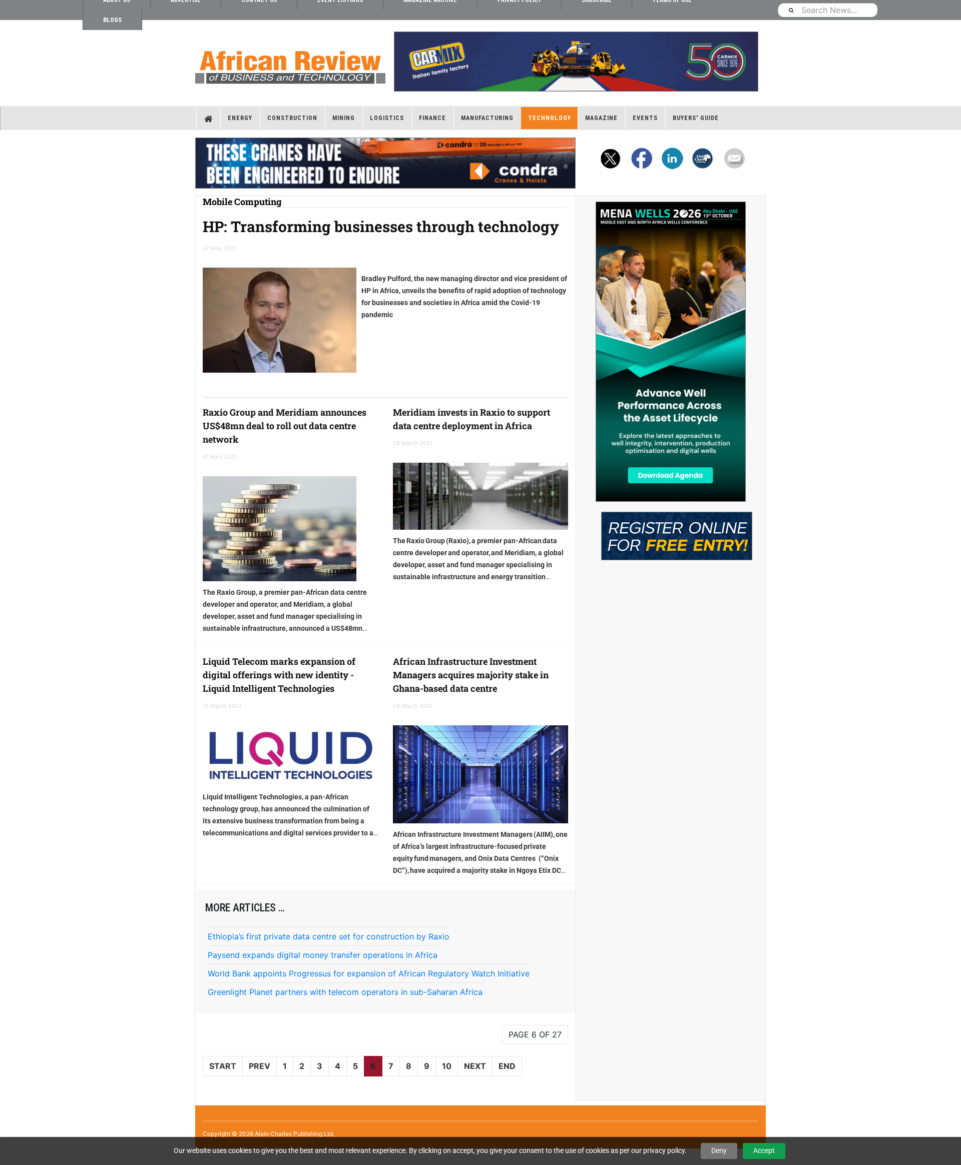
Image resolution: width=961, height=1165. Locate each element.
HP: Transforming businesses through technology (381, 226)
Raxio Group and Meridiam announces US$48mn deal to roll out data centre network (284, 425)
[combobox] (827, 10)
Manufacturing (487, 118)
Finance (432, 118)
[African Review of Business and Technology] (290, 64)
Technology (549, 118)
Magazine (601, 118)
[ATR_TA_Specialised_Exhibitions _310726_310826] (670, 531)
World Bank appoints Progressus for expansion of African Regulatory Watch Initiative (369, 973)
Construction (292, 118)
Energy (240, 118)
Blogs (112, 20)
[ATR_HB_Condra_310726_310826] (385, 163)
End (507, 1066)
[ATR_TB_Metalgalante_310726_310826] (575, 62)
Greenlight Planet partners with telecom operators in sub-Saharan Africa (345, 992)
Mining (343, 118)
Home (208, 118)
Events (645, 118)
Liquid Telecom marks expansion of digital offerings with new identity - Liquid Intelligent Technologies (279, 674)
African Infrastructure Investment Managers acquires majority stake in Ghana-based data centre (471, 674)
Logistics (387, 118)
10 (446, 1066)
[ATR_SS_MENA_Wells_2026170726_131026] (670, 352)
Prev (259, 1066)
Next (475, 1066)
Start (222, 1066)
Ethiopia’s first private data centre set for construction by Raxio (328, 936)
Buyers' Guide (696, 118)
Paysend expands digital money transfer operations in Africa (322, 955)
